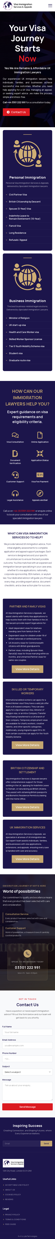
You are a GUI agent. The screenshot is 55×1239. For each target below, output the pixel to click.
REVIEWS (9, 1199)
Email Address (9, 1040)
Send (46, 1143)
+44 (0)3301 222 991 (24, 510)
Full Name (7, 1026)
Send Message (27, 1106)
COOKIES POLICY (13, 1194)
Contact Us (18, 112)
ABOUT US (10, 1189)
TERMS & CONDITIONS (15, 1219)
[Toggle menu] (50, 5)
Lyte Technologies (30, 1236)
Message (6, 1079)
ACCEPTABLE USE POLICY (17, 1185)
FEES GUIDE (10, 1224)
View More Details (27, 669)
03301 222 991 (27, 967)
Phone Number (9, 1053)
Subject (6, 1066)
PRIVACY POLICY (12, 1214)
